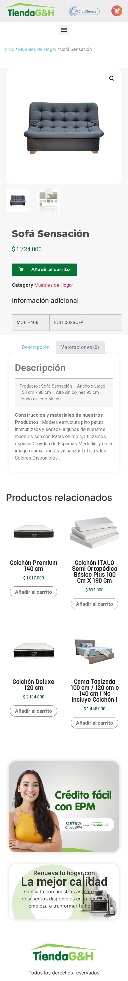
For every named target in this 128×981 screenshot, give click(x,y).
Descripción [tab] (36, 347)
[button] (64, 30)
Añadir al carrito (33, 592)
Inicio (9, 49)
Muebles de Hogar (37, 49)
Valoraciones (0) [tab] (80, 347)
